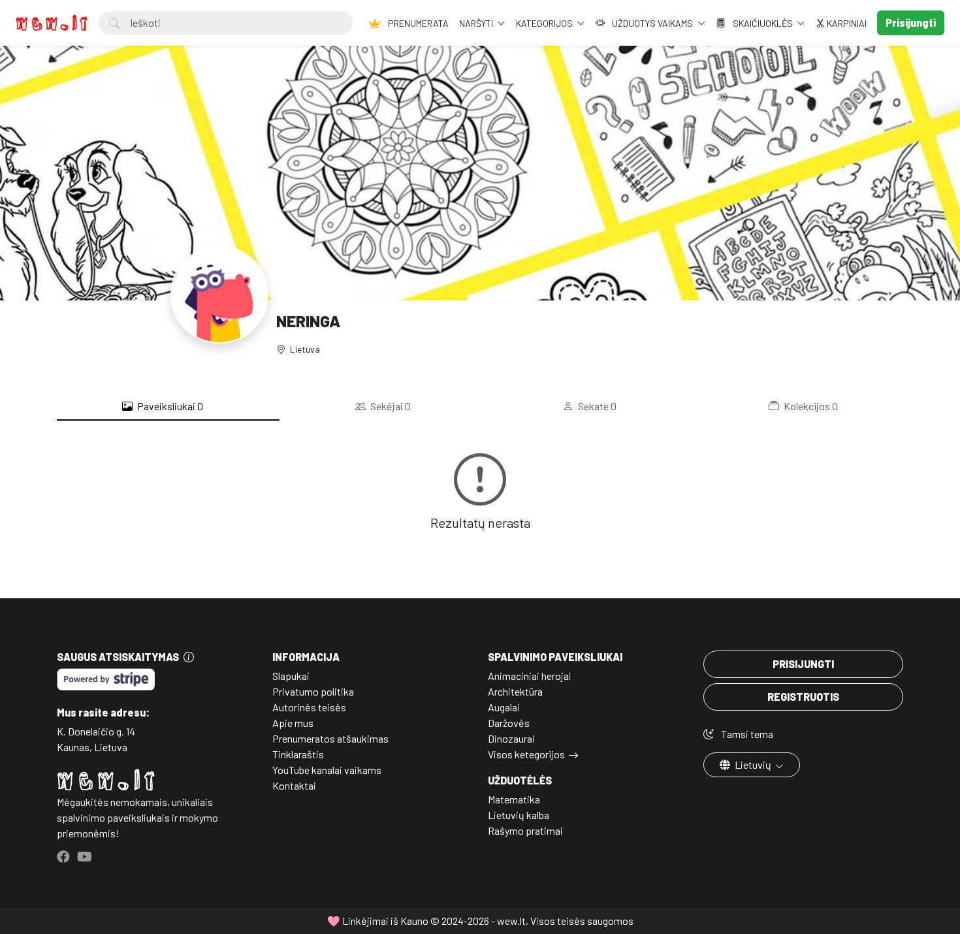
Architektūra (515, 691)
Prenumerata (417, 23)
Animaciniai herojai (529, 675)
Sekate (596, 406)
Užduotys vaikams (652, 23)
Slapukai (291, 675)
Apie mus (292, 723)
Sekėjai (389, 406)
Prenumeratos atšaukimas (330, 738)
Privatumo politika (313, 691)
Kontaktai (294, 785)
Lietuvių (753, 764)
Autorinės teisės (309, 707)
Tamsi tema (746, 734)
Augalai (504, 707)
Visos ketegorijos (526, 754)
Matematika (514, 799)
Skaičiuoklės (763, 23)
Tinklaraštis (298, 754)
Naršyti (477, 23)
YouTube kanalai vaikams (326, 770)
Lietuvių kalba (518, 815)
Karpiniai (846, 23)
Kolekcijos (810, 406)
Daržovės (509, 723)
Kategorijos (545, 23)
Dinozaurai (511, 738)
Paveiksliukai (169, 406)
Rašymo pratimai (525, 830)
